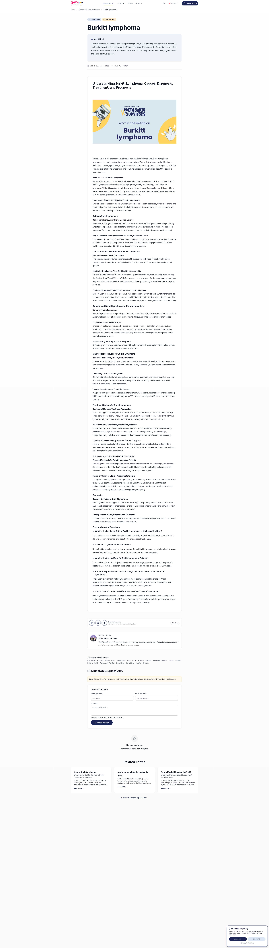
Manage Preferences (247, 943)
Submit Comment (103, 722)
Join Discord (191, 3)
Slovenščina (130, 663)
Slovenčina (120, 663)
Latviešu (178, 660)
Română (112, 663)
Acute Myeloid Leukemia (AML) (176, 772)
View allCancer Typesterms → (136, 798)
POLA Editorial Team (107, 638)
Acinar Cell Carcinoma (85, 772)
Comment (95, 703)
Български (91, 660)
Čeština (107, 660)
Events (130, 3)
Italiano (171, 660)
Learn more (232, 935)
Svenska (146, 663)
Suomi (134, 660)
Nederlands (121, 660)
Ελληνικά (156, 660)
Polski (96, 663)
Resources (107, 3)
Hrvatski (100, 660)
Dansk (113, 660)
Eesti (129, 660)
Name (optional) (97, 694)
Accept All (237, 939)
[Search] (164, 3)
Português (103, 663)
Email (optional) (141, 694)
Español (138, 663)
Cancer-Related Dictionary (89, 10)
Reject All (256, 939)
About (138, 3)
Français (141, 660)
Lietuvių (90, 663)
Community (121, 3)
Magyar (164, 660)
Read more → (79, 788)
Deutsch (148, 660)
